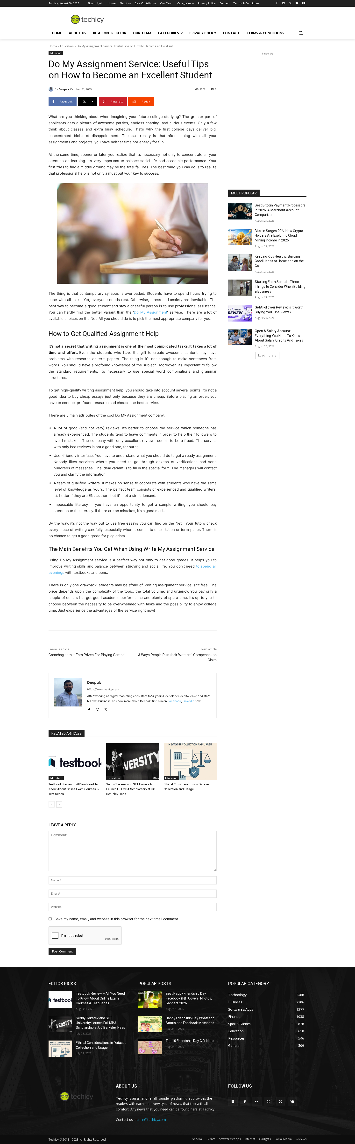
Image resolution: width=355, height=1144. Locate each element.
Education (67, 46)
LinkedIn (188, 701)
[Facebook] (277, 3)
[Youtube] (303, 3)
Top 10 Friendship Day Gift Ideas (190, 1041)
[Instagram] (283, 3)
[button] (300, 33)
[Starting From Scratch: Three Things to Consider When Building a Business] (240, 288)
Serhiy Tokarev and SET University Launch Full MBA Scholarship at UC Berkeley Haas (130, 789)
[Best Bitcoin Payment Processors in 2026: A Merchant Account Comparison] (240, 211)
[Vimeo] (297, 3)
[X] (290, 3)
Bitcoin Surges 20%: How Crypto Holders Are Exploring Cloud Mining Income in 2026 (279, 235)
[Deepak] (52, 89)
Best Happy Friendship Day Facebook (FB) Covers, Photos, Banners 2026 (189, 998)
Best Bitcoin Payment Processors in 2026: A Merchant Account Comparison (280, 210)
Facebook (174, 701)
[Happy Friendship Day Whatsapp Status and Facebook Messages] (150, 1024)
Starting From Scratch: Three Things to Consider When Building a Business (280, 286)
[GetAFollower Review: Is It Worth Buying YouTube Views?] (240, 313)
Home (53, 46)
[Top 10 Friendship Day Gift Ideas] (150, 1047)
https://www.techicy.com (103, 689)
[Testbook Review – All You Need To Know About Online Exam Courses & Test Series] (75, 761)
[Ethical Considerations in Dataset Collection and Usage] (190, 761)
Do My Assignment (150, 312)
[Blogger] (233, 1101)
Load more (265, 355)
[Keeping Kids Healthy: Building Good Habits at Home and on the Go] (240, 262)
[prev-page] (52, 804)
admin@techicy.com (150, 1119)
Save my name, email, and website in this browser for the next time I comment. (117, 919)
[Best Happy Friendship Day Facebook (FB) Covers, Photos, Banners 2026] (150, 999)
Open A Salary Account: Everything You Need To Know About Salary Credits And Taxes (279, 335)
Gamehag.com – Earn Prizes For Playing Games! (87, 655)
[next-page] (59, 804)
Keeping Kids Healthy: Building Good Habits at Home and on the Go (279, 261)
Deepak (64, 89)
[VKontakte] (292, 1101)
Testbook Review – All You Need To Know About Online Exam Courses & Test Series (74, 789)
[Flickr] (256, 1101)
